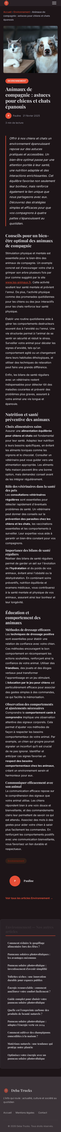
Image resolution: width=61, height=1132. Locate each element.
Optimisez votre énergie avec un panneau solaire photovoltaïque (27, 1056)
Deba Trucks (21, 1090)
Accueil (7, 12)
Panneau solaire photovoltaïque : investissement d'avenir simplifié (27, 967)
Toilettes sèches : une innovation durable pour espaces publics (27, 978)
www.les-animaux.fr (18, 282)
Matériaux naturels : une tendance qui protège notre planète (30, 1045)
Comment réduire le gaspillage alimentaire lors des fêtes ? (26, 944)
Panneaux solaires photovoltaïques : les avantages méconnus (29, 956)
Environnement (22, 12)
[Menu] (54, 3)
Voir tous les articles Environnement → (29, 898)
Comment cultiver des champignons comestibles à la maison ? (29, 1034)
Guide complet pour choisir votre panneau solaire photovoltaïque (27, 1000)
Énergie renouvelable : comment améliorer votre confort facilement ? (29, 989)
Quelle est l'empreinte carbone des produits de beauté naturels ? (28, 1011)
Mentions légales (25, 1112)
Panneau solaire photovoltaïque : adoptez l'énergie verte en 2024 (27, 1023)
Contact (42, 1112)
